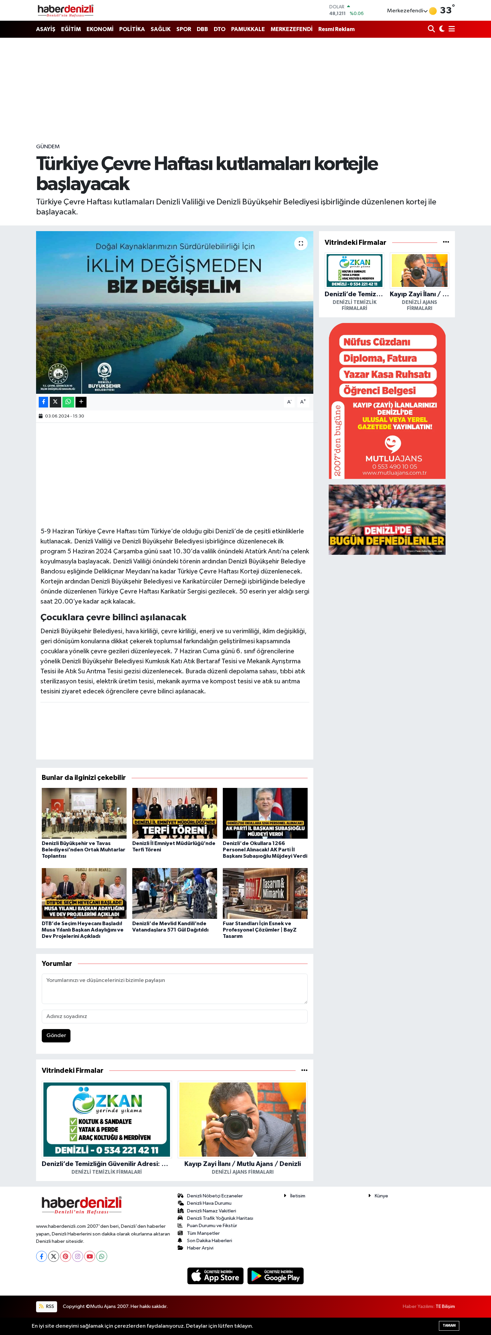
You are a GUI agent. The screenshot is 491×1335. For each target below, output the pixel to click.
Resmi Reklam (336, 29)
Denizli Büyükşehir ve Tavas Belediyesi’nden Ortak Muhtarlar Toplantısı (83, 850)
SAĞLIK (161, 29)
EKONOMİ (100, 29)
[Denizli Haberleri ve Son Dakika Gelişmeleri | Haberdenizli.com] (65, 10)
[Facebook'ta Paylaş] (43, 402)
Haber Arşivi (200, 1247)
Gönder (56, 1035)
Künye (381, 1195)
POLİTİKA (132, 29)
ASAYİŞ (45, 29)
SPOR (183, 29)
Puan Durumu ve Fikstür (212, 1225)
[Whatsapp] (101, 1256)
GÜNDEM (48, 147)
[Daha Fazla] (81, 402)
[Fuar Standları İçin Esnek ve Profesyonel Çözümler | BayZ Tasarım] (265, 893)
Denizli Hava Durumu (209, 1203)
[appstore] (216, 1276)
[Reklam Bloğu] (387, 400)
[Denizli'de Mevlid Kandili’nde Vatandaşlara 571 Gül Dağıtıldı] (174, 893)
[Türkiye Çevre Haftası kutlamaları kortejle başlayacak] (175, 312)
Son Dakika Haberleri (209, 1240)
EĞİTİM (71, 29)
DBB (202, 29)
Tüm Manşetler (203, 1233)
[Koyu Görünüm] (441, 29)
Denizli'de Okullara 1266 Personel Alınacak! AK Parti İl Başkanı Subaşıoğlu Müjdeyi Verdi (265, 850)
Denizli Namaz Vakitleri (211, 1210)
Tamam (449, 1325)
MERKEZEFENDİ (292, 29)
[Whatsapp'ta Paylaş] (68, 402)
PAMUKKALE (248, 29)
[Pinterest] (65, 1256)
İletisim (297, 1195)
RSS (49, 1306)
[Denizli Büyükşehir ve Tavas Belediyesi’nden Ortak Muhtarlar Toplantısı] (84, 813)
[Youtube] (89, 1256)
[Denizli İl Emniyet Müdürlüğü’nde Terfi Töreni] (174, 813)
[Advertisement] (245, 90)
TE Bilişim (445, 1306)
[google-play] (275, 1276)
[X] (53, 1256)
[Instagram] (77, 1256)
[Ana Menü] (450, 29)
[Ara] (432, 29)
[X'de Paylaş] (55, 402)
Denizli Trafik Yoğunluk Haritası (220, 1218)
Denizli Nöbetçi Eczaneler (215, 1195)
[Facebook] (41, 1256)
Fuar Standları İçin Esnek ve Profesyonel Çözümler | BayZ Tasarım (260, 930)
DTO (219, 29)
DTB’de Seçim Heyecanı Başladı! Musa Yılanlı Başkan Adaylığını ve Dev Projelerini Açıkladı (83, 930)
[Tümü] (304, 1070)
